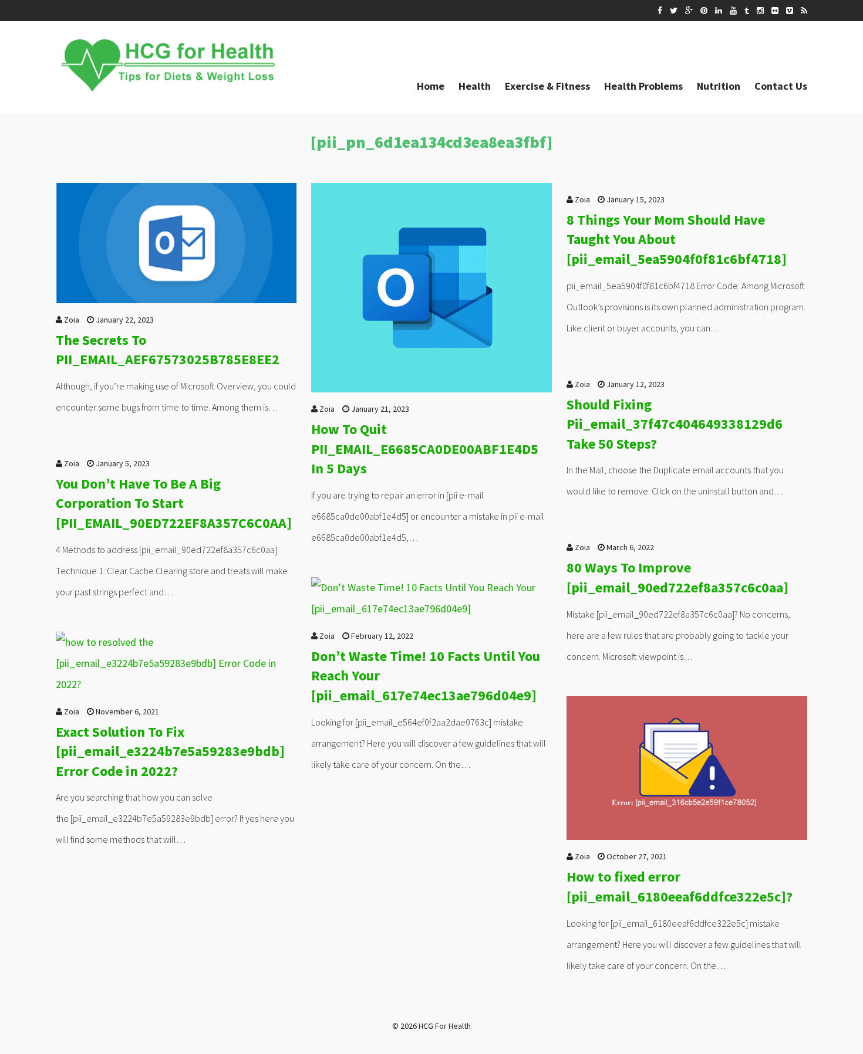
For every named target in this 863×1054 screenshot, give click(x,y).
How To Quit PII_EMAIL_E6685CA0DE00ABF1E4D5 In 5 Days (424, 448)
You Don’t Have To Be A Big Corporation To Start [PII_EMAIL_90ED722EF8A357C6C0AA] (174, 503)
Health (475, 86)
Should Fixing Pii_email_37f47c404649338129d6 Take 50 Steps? (675, 424)
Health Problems (643, 86)
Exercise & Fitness (547, 86)
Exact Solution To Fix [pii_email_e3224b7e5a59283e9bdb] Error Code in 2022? (170, 751)
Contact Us (780, 86)
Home (430, 86)
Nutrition (718, 86)
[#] (660, 10)
